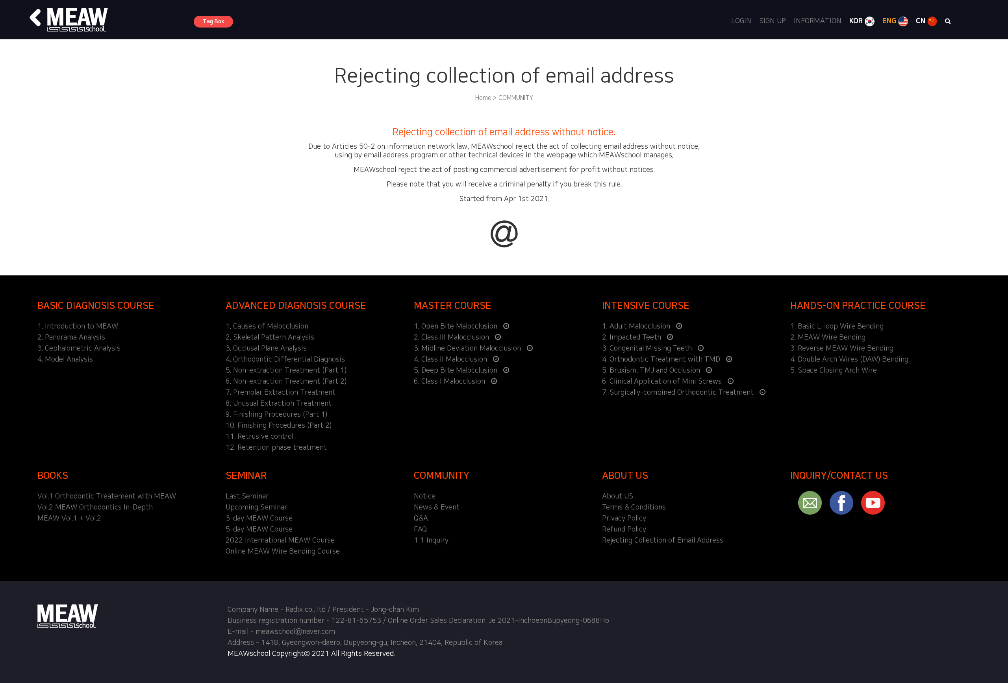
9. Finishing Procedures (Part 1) (276, 415)
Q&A (421, 518)
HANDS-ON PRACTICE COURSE (858, 306)
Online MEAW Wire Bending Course (283, 552)
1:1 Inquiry (431, 541)
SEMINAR (246, 476)
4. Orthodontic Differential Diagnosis (285, 360)
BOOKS (52, 476)
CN (921, 21)
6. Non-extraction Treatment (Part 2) (286, 382)
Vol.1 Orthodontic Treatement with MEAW (106, 496)
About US (617, 496)
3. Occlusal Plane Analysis (266, 349)
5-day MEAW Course (259, 529)
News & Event (437, 507)
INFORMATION (817, 21)
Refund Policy (624, 529)
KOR (857, 21)
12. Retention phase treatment (276, 448)
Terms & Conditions (634, 507)
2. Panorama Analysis (71, 338)
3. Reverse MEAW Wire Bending (841, 349)
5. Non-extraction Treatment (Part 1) (286, 371)
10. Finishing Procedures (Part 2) (279, 426)
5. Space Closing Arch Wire (833, 371)
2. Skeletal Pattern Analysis (270, 338)
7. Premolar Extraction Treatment (280, 393)
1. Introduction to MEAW (77, 326)
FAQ (420, 529)
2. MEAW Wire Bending (827, 338)
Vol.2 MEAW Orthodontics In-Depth (95, 507)
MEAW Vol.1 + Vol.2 (69, 518)
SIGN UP (772, 21)
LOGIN (741, 21)
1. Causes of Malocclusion (267, 326)
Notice (424, 496)
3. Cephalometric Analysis (78, 349)
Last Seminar (247, 496)
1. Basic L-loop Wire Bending (837, 326)
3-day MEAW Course (259, 518)
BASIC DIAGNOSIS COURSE (95, 306)
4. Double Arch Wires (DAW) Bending (849, 360)
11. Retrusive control (259, 437)
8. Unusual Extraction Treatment (279, 404)
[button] (35, 17)
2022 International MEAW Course (280, 541)
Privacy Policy (624, 518)
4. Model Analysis (65, 360)
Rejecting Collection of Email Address (662, 541)
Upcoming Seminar (256, 507)
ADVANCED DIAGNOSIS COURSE (296, 306)
